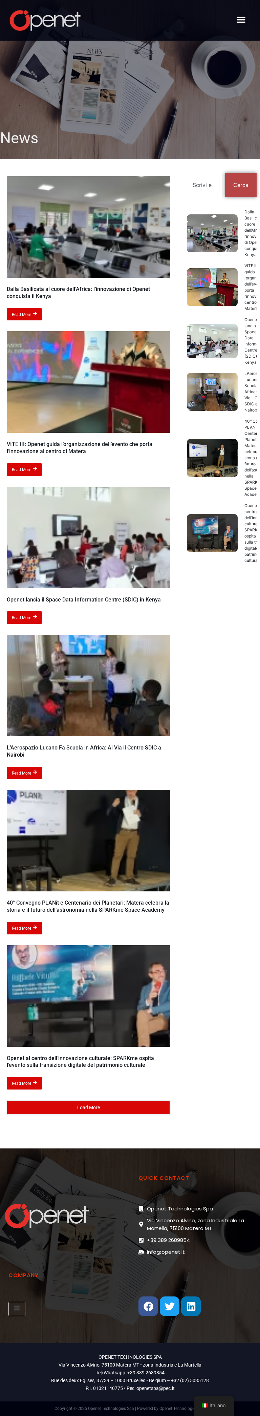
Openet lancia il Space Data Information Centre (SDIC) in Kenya (84, 599)
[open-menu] (16, 1309)
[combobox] (204, 185)
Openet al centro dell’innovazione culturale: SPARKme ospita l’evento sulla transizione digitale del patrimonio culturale (80, 1062)
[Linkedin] (191, 1306)
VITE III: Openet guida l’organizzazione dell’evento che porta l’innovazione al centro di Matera (79, 448)
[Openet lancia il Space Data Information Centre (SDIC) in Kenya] (88, 537)
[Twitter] (169, 1306)
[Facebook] (148, 1306)
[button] (241, 20)
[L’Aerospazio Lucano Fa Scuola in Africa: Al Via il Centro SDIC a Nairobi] (88, 685)
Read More (21, 314)
